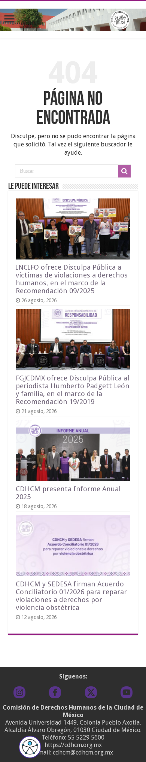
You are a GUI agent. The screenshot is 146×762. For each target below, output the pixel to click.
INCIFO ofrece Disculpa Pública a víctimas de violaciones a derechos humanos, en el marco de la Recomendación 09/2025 (72, 279)
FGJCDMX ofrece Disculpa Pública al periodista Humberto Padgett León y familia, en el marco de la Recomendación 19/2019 (73, 390)
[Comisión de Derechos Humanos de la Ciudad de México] (73, 18)
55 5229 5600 (86, 737)
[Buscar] (124, 171)
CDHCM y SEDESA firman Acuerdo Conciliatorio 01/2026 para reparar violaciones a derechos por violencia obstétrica (71, 595)
